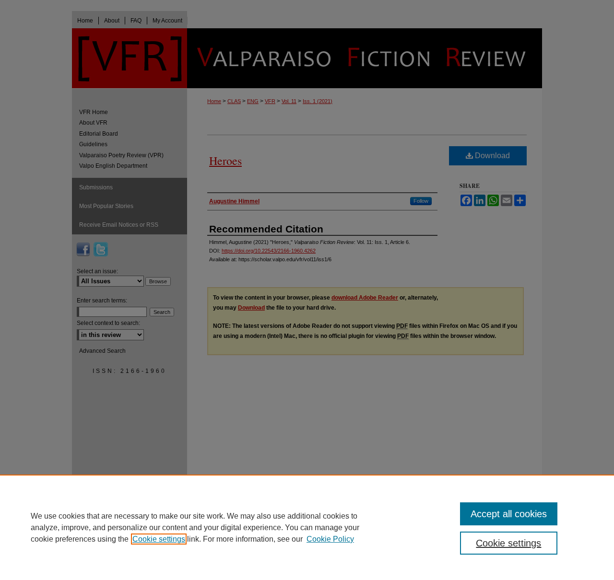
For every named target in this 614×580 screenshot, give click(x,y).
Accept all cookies (509, 514)
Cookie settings (158, 539)
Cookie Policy (330, 539)
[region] (307, 527)
